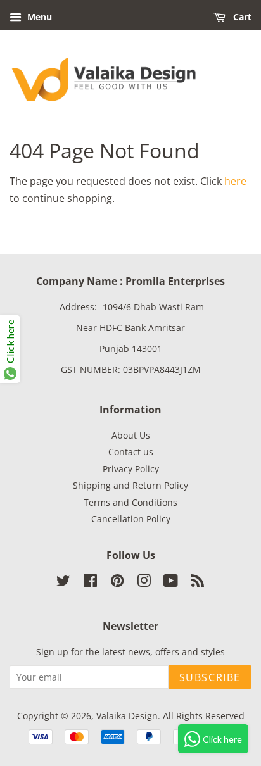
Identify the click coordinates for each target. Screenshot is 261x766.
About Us (130, 435)
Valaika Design (127, 716)
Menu (38, 17)
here (235, 181)
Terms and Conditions (130, 502)
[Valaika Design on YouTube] (170, 583)
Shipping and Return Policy (130, 485)
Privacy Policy (131, 469)
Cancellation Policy (130, 519)
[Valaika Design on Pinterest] (117, 583)
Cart (241, 17)
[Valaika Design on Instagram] (144, 583)
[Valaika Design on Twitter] (63, 583)
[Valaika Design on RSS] (198, 583)
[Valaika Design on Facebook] (90, 583)
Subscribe (210, 677)
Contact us (130, 452)
